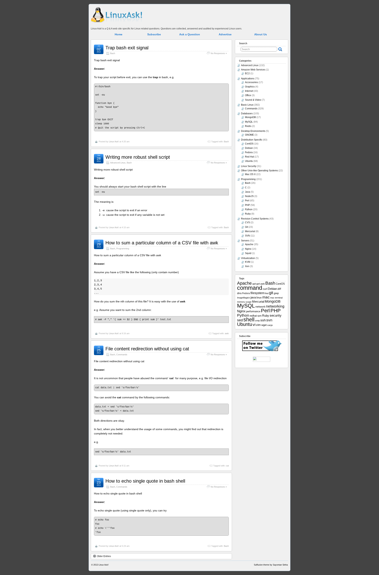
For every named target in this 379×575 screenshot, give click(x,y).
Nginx (248, 249)
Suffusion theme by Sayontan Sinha (271, 565)
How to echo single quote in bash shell (145, 481)
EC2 (247, 73)
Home (118, 34)
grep (276, 293)
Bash (112, 53)
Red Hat (249, 156)
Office (248, 95)
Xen (247, 266)
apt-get (256, 283)
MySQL (249, 121)
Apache (249, 244)
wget (264, 325)
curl (265, 288)
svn (269, 320)
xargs (270, 325)
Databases (247, 113)
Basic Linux (247, 104)
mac (266, 297)
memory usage (244, 302)
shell (248, 320)
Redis (248, 126)
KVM (247, 262)
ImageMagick (243, 297)
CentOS (249, 143)
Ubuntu (249, 161)
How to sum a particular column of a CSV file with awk (161, 242)
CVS (247, 222)
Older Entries (104, 556)
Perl (247, 200)
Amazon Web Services (253, 69)
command (249, 287)
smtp (257, 320)
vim (258, 324)
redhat (253, 315)
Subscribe (154, 34)
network (260, 306)
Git (246, 227)
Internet (249, 91)
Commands (121, 354)
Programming (122, 248)
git (271, 293)
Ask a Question (189, 34)
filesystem (257, 293)
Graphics (250, 86)
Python (248, 209)
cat (227, 465)
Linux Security (248, 166)
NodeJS (249, 196)
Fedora (249, 152)
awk (227, 333)
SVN (247, 235)
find (266, 293)
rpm (259, 315)
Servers (245, 240)
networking (275, 306)
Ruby (248, 213)
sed (240, 320)
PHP (247, 205)
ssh (263, 320)
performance (253, 311)
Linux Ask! (114, 141)
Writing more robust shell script (137, 157)
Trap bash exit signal (126, 47)
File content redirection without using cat (147, 348)
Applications (247, 78)
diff (279, 288)
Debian (249, 148)
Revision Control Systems (255, 218)
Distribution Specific (251, 139)
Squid (248, 253)
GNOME (249, 134)
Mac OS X (250, 174)
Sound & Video (253, 99)
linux (259, 297)
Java (247, 191)
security (275, 315)
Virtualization (248, 258)
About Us (260, 34)
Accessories (251, 82)
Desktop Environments (253, 131)
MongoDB (250, 117)
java (253, 297)
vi (254, 325)
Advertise (225, 34)
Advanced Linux (118, 162)
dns (239, 293)
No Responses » (219, 53)
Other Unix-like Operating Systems (259, 170)
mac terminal (276, 297)
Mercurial (250, 231)
